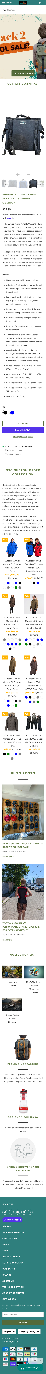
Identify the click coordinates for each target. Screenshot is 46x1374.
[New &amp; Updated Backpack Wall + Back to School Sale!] (23, 812)
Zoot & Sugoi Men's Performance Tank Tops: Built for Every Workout (21, 927)
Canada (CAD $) (27, 1331)
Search (7, 1226)
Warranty (8, 1269)
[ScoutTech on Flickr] (34, 1212)
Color (4, 407)
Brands (7, 1275)
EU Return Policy (13, 1263)
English (8, 1331)
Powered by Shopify (10, 1342)
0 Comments (21, 851)
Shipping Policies (13, 1232)
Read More (7, 857)
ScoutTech (13, 1338)
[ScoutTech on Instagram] (31, 1212)
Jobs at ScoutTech (14, 1293)
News (5, 1244)
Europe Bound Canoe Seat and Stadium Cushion (19, 198)
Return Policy (11, 1256)
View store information (13, 454)
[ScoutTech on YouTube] (18, 1212)
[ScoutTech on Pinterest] (24, 1212)
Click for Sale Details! (23, 73)
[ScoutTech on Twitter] (5, 1212)
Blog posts (23, 773)
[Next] (28, 174)
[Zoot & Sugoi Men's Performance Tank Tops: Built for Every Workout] (23, 892)
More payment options (23, 436)
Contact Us (9, 1238)
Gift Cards (9, 1299)
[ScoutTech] (23, 2)
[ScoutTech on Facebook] (12, 1212)
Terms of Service (13, 1287)
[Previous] (17, 174)
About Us (8, 1281)
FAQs (5, 1250)
